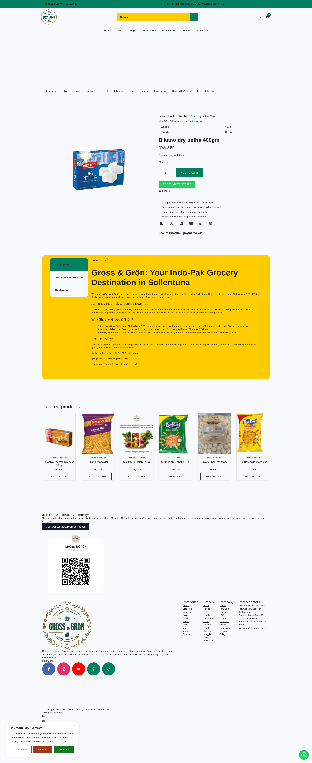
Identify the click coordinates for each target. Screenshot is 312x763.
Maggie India (207, 636)
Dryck (185, 615)
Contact (186, 30)
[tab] (69, 264)
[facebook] (48, 668)
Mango (145, 91)
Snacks (186, 634)
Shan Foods (206, 607)
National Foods (207, 626)
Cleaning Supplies (187, 610)
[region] (42, 739)
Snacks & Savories (115, 91)
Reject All (42, 749)
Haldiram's (208, 618)
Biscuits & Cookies (205, 91)
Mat (185, 628)
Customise (21, 749)
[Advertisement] (156, 59)
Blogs (133, 30)
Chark (132, 91)
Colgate (207, 631)
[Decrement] (161, 173)
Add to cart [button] (59, 476)
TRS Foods (206, 614)
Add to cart (189, 172)
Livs (185, 624)
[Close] (75, 725)
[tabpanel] (176, 314)
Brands (201, 30)
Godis (186, 621)
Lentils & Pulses (93, 91)
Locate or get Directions (117, 358)
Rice (65, 91)
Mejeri (186, 631)
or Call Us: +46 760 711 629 (62, 3)
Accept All (64, 749)
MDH (206, 621)
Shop (120, 30)
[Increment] (170, 173)
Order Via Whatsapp (177, 184)
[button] (177, 184)
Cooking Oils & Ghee (181, 91)
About (223, 605)
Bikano (229, 132)
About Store (149, 30)
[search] (194, 17)
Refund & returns (224, 610)
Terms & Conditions (225, 626)
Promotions (168, 30)
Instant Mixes (160, 91)
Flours (76, 91)
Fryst (185, 618)
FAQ (222, 615)
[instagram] (63, 668)
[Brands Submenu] (208, 30)
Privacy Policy (223, 633)
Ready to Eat (51, 91)
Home (107, 30)
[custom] (93, 668)
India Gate (208, 640)
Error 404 (224, 621)
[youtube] (78, 668)
